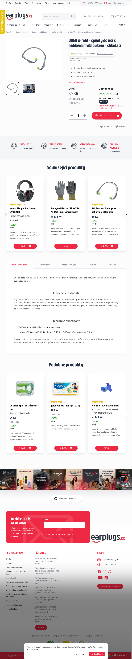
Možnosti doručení (111, 107)
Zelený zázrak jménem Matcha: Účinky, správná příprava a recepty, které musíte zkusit (46, 609)
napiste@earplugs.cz (110, 559)
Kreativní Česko (12, 601)
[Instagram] (104, 571)
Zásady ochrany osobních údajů (57, 3)
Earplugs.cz (34, 636)
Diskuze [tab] (92, 264)
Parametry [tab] (45, 264)
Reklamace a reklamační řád (17, 582)
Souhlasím (98, 654)
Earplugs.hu (55, 636)
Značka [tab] (112, 264)
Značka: (74, 61)
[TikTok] (106, 577)
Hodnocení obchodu (14, 605)
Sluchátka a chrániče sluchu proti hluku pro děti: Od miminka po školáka (46, 561)
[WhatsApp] (110, 571)
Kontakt (18, 3)
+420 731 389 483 (109, 565)
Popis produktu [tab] (19, 264)
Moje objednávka (12, 609)
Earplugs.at (77, 636)
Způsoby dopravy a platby (16, 586)
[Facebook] (99, 571)
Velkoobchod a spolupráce (16, 590)
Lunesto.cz (98, 636)
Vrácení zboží (11, 578)
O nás (8, 3)
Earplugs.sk (44, 636)
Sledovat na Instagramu (68, 498)
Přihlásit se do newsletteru (59, 534)
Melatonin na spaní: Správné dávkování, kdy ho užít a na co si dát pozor (47, 580)
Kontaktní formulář (110, 586)
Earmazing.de (66, 636)
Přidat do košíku (104, 115)
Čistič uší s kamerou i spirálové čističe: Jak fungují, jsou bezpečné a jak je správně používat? (47, 570)
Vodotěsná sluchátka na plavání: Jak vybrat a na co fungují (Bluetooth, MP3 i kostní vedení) (46, 590)
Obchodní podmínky (33, 3)
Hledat (72, 16)
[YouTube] (100, 577)
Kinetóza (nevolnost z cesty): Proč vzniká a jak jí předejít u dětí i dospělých (46, 599)
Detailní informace (77, 82)
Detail (66, 246)
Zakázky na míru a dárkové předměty (16, 595)
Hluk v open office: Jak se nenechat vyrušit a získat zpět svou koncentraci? (47, 619)
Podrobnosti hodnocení (105, 54)
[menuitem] (13, 25)
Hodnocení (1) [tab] (69, 264)
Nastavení (80, 654)
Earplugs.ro (88, 636)
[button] (126, 214)
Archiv (41, 627)
